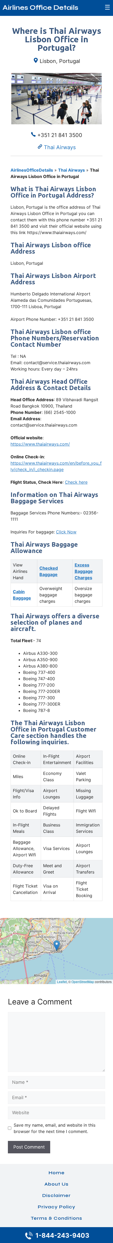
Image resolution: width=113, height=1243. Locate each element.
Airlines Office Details (40, 8)
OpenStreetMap (82, 981)
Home (57, 1173)
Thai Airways (60, 147)
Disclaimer (56, 1195)
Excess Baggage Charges (84, 571)
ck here (80, 482)
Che (69, 482)
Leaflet (62, 981)
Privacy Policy (56, 1207)
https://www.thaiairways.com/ (40, 444)
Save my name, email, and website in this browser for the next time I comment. (54, 1128)
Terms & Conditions (56, 1218)
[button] (56, 945)
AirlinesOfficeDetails (32, 170)
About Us (56, 1184)
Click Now (66, 531)
